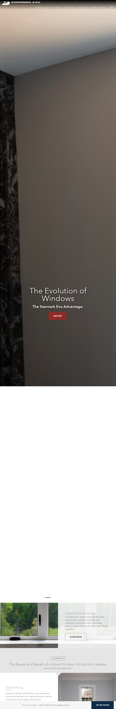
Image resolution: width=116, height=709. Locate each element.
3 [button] (61, 597)
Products (58, 8)
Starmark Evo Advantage (43, 8)
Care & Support (69, 8)
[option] (58, 301)
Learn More (76, 637)
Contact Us (103, 8)
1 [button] (48, 597)
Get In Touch (102, 705)
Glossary (93, 8)
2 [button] (54, 597)
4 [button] (68, 597)
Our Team (80, 8)
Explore (57, 316)
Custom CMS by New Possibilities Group (53, 705)
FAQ (86, 8)
